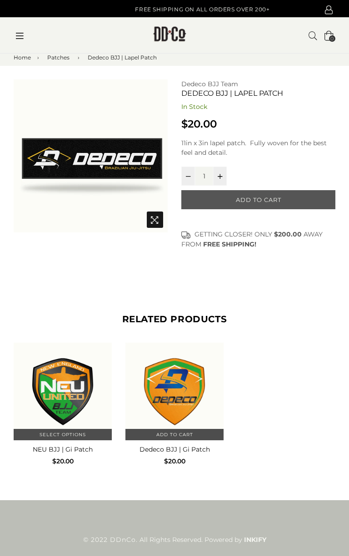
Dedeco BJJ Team (209, 84)
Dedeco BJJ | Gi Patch (175, 449)
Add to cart (174, 435)
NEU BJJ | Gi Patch (63, 449)
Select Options (63, 435)
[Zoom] (155, 220)
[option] (91, 155)
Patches (58, 57)
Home (22, 57)
